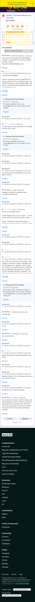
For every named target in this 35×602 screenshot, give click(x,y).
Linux (4, 501)
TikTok (4, 560)
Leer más (5, 91)
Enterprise (6, 527)
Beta (4, 517)
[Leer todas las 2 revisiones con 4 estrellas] (18, 34)
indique (14, 578)
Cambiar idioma (6, 589)
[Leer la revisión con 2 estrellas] (18, 40)
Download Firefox (9, 484)
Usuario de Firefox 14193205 (13, 366)
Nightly (4, 514)
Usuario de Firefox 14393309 (13, 306)
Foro (3, 467)
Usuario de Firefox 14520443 (13, 244)
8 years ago (27, 170)
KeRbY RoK (16, 312)
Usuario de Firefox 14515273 (13, 251)
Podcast (5, 567)
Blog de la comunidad (10, 464)
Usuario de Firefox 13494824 (13, 374)
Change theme (6, 593)
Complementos (8, 443)
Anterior (10, 419)
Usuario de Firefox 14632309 (13, 170)
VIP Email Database (18, 55)
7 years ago (26, 118)
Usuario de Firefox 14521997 (13, 236)
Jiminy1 (15, 209)
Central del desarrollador (11, 457)
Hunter (12, 20)
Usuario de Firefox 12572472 (13, 323)
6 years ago (28, 55)
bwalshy (15, 397)
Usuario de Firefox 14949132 (13, 155)
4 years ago (14, 101)
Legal (20, 574)
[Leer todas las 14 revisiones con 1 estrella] (18, 42)
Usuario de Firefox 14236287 (13, 345)
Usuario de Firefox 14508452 (13, 259)
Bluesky (5, 564)
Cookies (13, 574)
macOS (4, 490)
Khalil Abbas (16, 333)
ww (13, 124)
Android (5, 497)
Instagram (6, 553)
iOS (3, 494)
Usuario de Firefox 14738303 (13, 163)
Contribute (6, 540)
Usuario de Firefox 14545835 (13, 203)
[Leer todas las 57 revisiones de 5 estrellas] (18, 32)
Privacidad (5, 574)
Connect (5, 537)
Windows (5, 487)
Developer (6, 544)
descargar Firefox (20, 4)
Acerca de (6, 446)
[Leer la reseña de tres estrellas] (18, 37)
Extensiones (11, 10)
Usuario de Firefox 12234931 (13, 118)
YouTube (5, 557)
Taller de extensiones (10, 453)
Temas (19, 10)
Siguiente (25, 419)
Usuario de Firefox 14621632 (13, 184)
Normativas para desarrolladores (14, 460)
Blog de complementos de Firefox (15, 450)
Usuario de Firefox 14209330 (13, 353)
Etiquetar (4, 67)
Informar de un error (9, 471)
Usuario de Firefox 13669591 (13, 387)
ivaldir (14, 190)
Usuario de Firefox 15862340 (13, 73)
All (3, 504)
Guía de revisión (8, 474)
